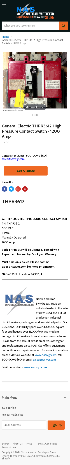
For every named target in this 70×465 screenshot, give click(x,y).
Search (5, 443)
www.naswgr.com (45, 355)
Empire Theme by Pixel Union (17, 455)
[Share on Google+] (18, 189)
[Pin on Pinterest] (25, 189)
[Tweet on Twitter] (11, 189)
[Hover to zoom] (35, 80)
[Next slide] (66, 78)
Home (5, 36)
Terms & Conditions (46, 443)
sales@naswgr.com (13, 159)
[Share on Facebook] (4, 189)
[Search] (63, 26)
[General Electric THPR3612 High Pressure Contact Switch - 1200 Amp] (33, 115)
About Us (18, 443)
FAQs (29, 443)
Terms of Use (9, 447)
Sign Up (56, 425)
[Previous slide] (3, 78)
